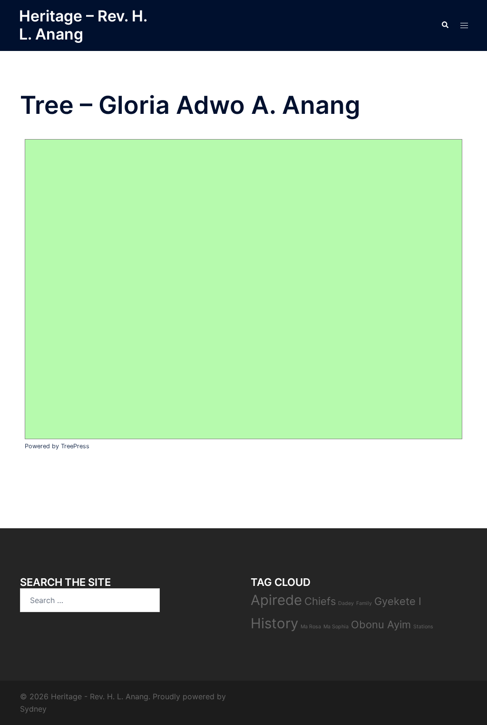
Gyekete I (397, 601)
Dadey (346, 603)
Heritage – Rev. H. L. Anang (83, 25)
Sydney (33, 709)
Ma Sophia (336, 627)
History (274, 623)
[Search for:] (90, 600)
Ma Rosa (311, 627)
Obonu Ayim (381, 624)
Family (364, 603)
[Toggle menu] (464, 25)
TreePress (75, 446)
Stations (423, 627)
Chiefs (320, 601)
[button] (444, 25)
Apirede (276, 600)
